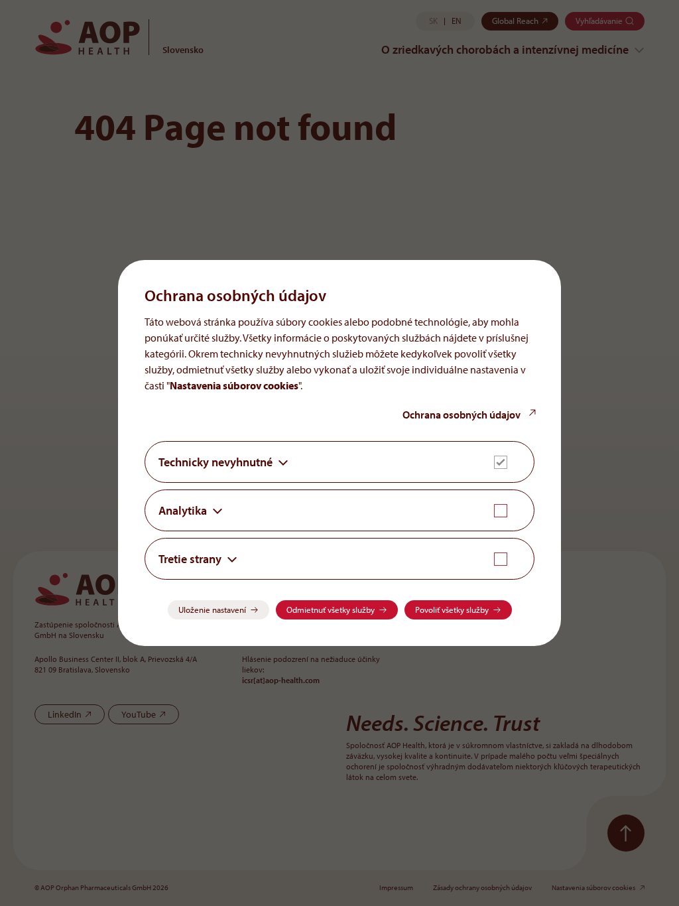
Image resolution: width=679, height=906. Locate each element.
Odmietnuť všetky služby (330, 609)
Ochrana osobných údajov (462, 414)
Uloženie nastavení (212, 609)
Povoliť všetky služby (452, 609)
